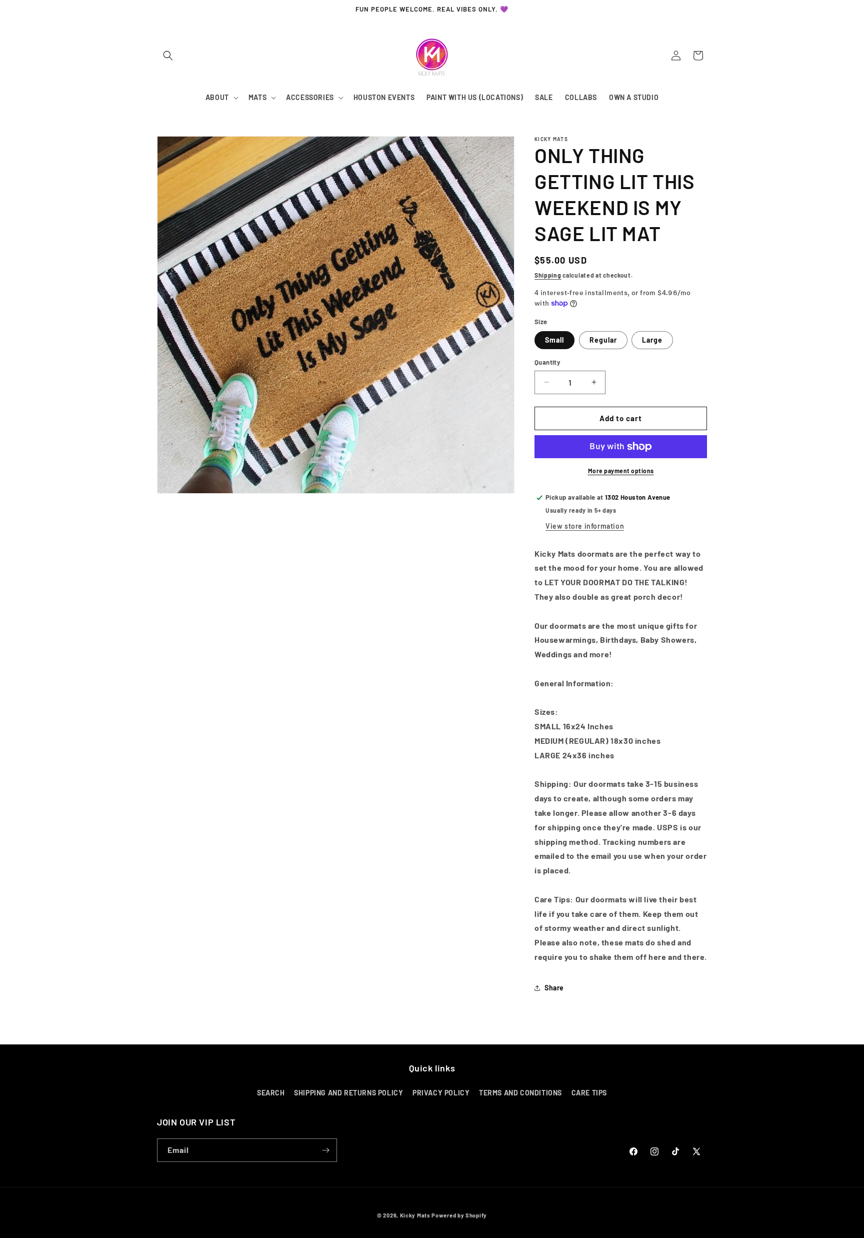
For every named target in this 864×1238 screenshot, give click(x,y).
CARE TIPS (589, 1092)
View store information (585, 526)
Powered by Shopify (459, 1215)
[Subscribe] (325, 1150)
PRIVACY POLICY (441, 1092)
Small (554, 340)
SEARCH (271, 1092)
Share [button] (554, 987)
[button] (168, 56)
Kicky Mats (415, 1215)
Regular (603, 340)
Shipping (548, 275)
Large (652, 340)
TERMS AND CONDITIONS (520, 1092)
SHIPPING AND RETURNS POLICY (348, 1092)
